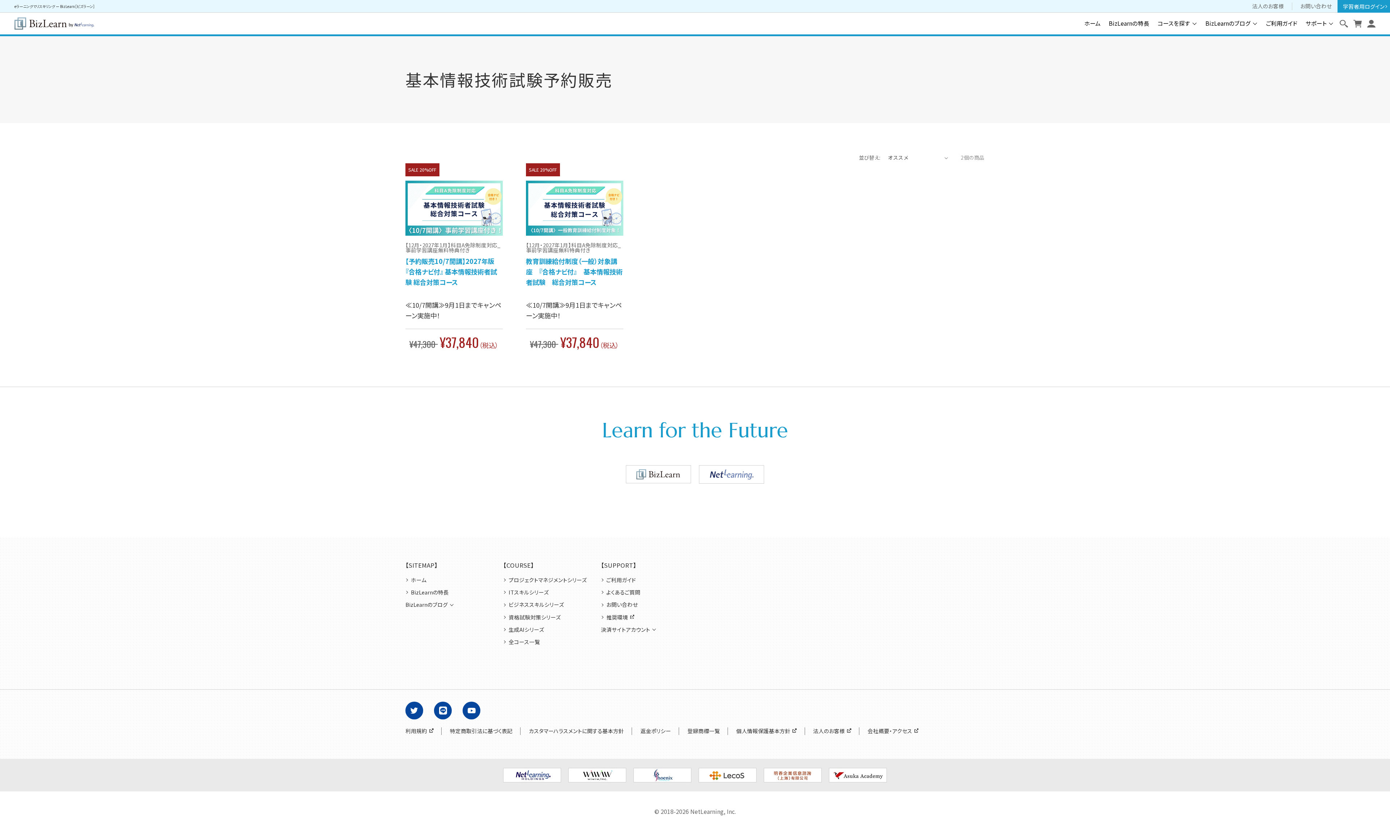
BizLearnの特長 (1129, 24)
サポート (1316, 24)
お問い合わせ (1316, 6)
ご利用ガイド (1282, 24)
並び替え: (870, 157)
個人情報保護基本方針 (763, 731)
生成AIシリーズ (526, 629)
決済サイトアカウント (625, 629)
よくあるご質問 (623, 592)
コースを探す (1174, 24)
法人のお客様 (1268, 6)
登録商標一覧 (703, 731)
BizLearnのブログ (1228, 24)
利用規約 (416, 731)
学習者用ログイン (1364, 6)
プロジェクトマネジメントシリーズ (548, 580)
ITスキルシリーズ (529, 592)
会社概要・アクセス (890, 731)
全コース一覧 (524, 642)
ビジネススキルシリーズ (536, 604)
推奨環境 (617, 617)
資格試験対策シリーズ (535, 617)
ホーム (1092, 24)
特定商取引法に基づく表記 (481, 731)
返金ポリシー (655, 731)
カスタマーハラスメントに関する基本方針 (576, 731)
